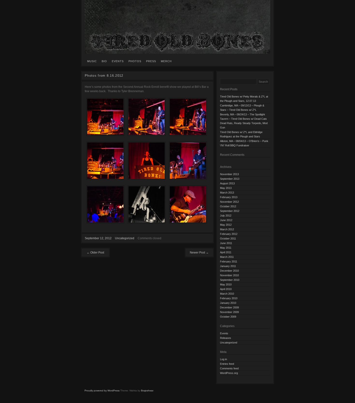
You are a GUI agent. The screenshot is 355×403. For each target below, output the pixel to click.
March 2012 (227, 229)
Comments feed (229, 368)
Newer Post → (199, 252)
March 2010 (227, 293)
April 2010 (226, 289)
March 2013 (227, 192)
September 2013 (229, 178)
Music (92, 61)
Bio (104, 61)
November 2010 (229, 275)
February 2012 (228, 233)
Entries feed (227, 363)
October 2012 (228, 206)
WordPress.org (229, 373)
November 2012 (229, 201)
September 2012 (229, 210)
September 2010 (229, 279)
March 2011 (227, 256)
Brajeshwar (147, 390)
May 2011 (225, 247)
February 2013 (228, 197)
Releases (225, 337)
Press (151, 61)
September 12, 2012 (98, 238)
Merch (166, 61)
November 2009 (229, 312)
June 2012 (226, 220)
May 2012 (226, 224)
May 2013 (226, 188)
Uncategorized (124, 238)
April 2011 (225, 252)
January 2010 (228, 302)
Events (118, 61)
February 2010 (228, 298)
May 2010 (226, 284)
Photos (134, 61)
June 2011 (226, 243)
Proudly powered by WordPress (102, 390)
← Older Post (95, 252)
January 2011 (228, 266)
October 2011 (228, 238)
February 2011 (228, 261)
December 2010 (229, 270)
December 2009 (229, 307)
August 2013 (227, 183)
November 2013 (229, 174)
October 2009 (228, 316)
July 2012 (225, 215)
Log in (223, 359)
